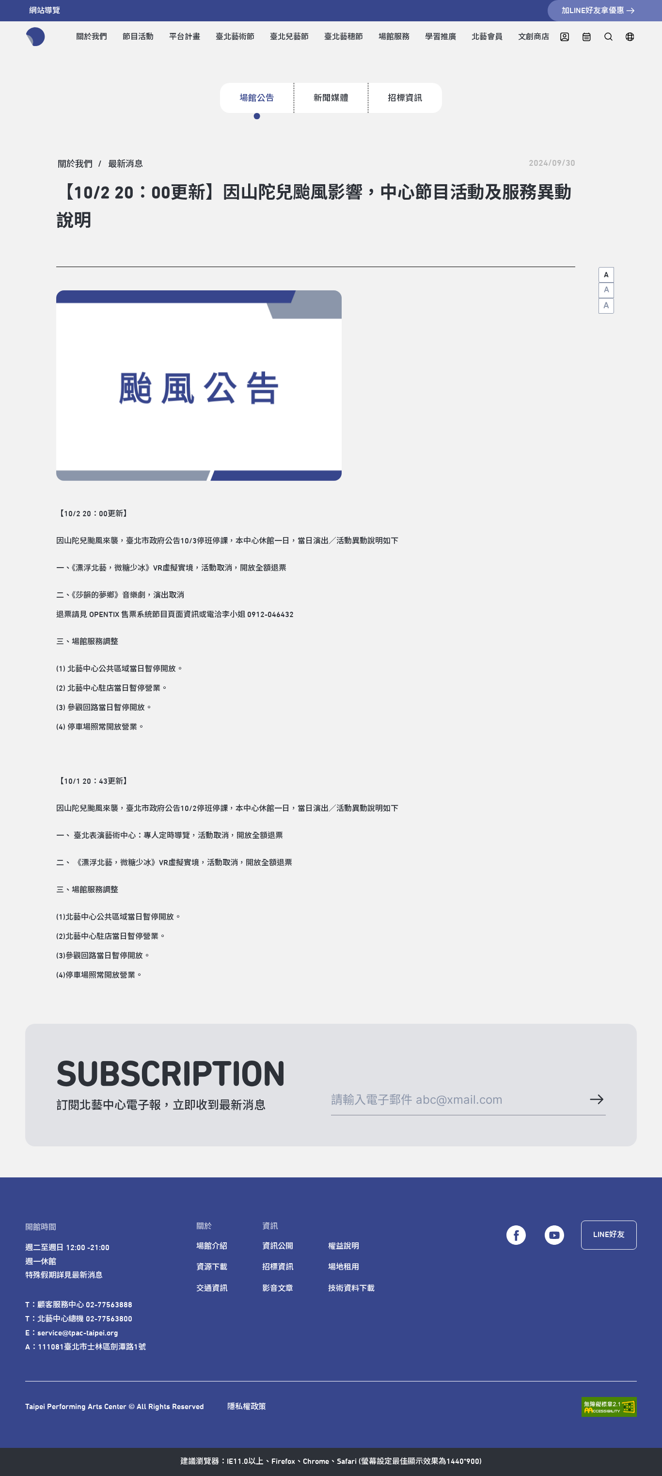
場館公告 (256, 98)
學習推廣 (440, 37)
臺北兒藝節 (289, 37)
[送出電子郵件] (596, 1099)
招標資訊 (405, 98)
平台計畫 (184, 37)
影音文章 (277, 1288)
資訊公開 (277, 1246)
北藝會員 (487, 37)
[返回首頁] (35, 37)
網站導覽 (44, 11)
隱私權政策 (246, 1407)
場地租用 (343, 1267)
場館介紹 (211, 1246)
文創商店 (533, 37)
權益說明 (343, 1246)
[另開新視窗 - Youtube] (554, 1235)
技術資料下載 (351, 1288)
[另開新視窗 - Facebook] (516, 1235)
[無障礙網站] (609, 1407)
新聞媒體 (331, 98)
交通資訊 (211, 1288)
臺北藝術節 (235, 37)
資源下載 (211, 1267)
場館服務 (394, 37)
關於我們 (91, 37)
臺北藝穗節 (343, 37)
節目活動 (138, 37)
